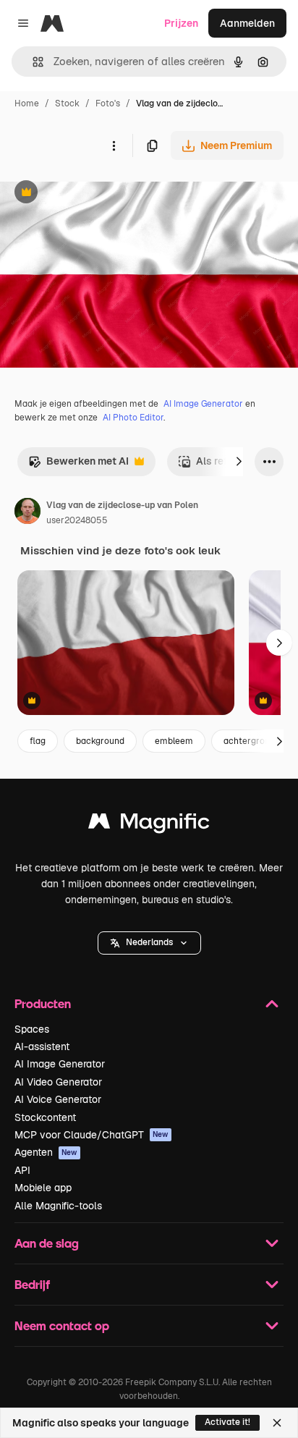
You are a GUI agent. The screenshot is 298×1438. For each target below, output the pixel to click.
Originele (95, 193)
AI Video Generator (58, 1081)
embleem (174, 741)
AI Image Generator (203, 404)
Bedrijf (32, 1284)
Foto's (107, 103)
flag (38, 741)
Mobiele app (43, 1187)
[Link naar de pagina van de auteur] (27, 513)
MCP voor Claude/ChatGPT (91, 1134)
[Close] (277, 1422)
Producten (42, 1003)
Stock (67, 103)
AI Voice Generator (57, 1099)
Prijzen (181, 23)
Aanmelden (247, 23)
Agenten (45, 1152)
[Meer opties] (113, 145)
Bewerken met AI (78, 464)
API (22, 1170)
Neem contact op (61, 1325)
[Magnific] (149, 824)
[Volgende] (239, 461)
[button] (149, 943)
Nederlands (149, 942)
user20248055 (77, 520)
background (100, 741)
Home (26, 103)
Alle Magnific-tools (58, 1205)
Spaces (31, 1029)
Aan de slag (46, 1243)
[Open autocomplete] (32, 61)
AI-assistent (41, 1046)
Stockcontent (45, 1117)
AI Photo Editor (133, 417)
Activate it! (227, 1422)
